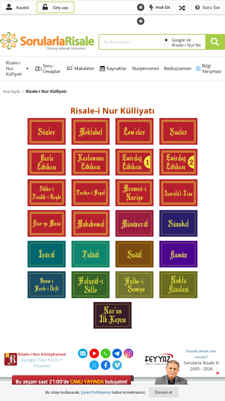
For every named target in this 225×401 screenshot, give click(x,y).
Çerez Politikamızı (96, 392)
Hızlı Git (162, 6)
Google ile (181, 39)
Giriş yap (60, 7)
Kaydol (22, 7)
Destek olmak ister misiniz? (201, 354)
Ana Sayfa (11, 91)
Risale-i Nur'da (186, 44)
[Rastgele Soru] (182, 7)
